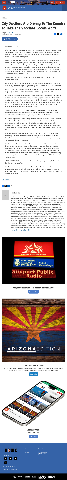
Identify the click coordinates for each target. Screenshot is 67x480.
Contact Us (41, 449)
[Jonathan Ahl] (5, 195)
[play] (4, 8)
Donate (60, 2)
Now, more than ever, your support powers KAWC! (33, 288)
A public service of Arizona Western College (43, 453)
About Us (27, 449)
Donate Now (33, 292)
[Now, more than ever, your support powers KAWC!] (33, 260)
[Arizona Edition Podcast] (33, 330)
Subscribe (33, 374)
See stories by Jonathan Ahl (20, 230)
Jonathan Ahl (10, 33)
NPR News (4, 18)
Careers (27, 452)
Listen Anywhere (33, 430)
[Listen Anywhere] (33, 403)
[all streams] (64, 8)
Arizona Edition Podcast (33, 365)
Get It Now (33, 437)
